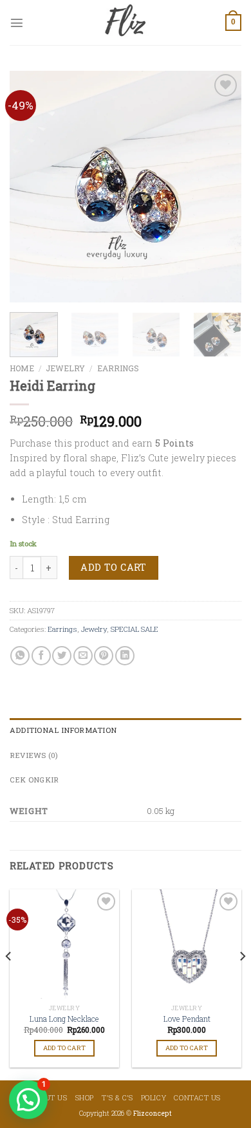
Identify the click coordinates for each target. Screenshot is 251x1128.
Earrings (118, 368)
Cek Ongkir (34, 779)
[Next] (220, 186)
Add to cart (113, 567)
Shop (84, 1097)
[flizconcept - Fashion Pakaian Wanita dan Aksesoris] (125, 22)
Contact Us (197, 1097)
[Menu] (17, 22)
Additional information (63, 730)
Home (22, 368)
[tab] (125, 730)
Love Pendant (186, 1019)
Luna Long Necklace (64, 1019)
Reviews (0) (34, 755)
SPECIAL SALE (134, 629)
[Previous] (30, 186)
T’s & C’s (117, 1097)
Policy (153, 1097)
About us (48, 1097)
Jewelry (65, 368)
